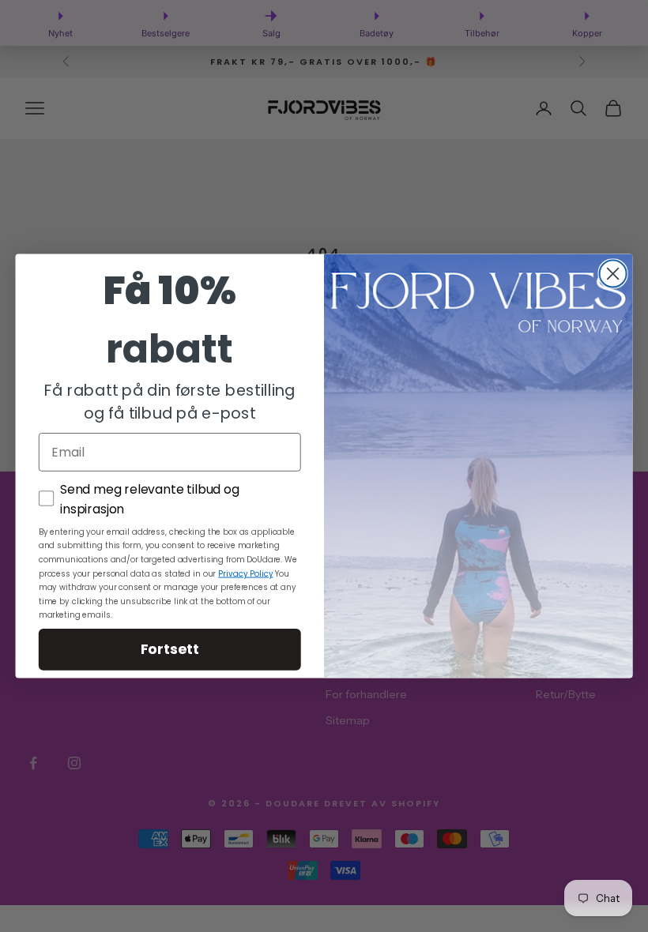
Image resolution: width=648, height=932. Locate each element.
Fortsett (170, 649)
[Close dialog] (613, 273)
